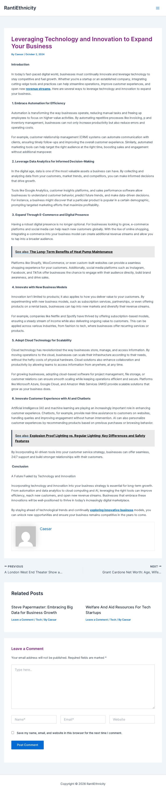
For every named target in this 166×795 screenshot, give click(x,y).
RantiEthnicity (20, 8)
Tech (39, 619)
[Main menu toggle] (157, 8)
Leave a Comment (22, 619)
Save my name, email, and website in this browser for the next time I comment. (69, 733)
